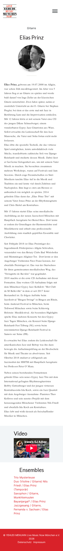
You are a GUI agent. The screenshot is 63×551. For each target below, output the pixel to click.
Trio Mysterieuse (24, 477)
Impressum (39, 542)
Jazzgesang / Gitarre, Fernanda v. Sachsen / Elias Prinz (31, 509)
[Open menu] (55, 11)
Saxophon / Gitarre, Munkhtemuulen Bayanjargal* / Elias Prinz (30, 497)
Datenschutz (25, 542)
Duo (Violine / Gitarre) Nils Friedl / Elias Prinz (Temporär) (31, 485)
